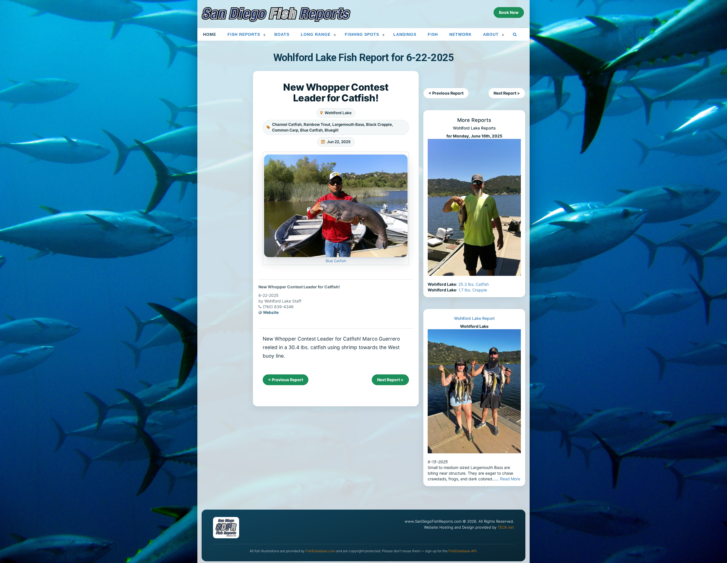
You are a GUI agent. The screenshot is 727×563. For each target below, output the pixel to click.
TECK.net (506, 527)
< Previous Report (285, 379)
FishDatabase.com (320, 551)
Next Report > (390, 379)
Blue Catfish (336, 261)
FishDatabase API (462, 551)
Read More (510, 478)
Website (271, 312)
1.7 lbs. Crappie (472, 289)
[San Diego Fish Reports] (276, 14)
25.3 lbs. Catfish (473, 284)
